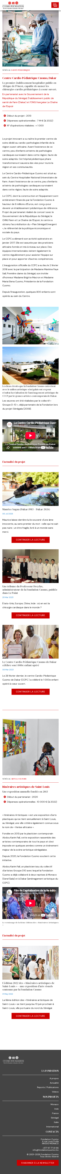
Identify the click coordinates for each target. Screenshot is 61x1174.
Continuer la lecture (30, 539)
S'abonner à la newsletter (37, 1163)
